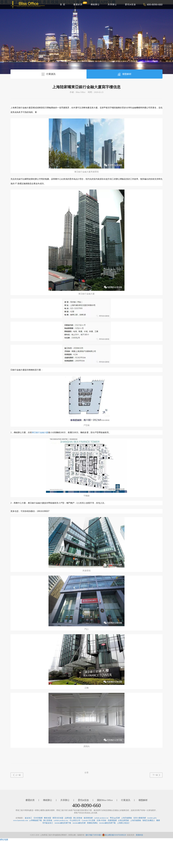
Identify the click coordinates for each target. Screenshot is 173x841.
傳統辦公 (95, 4)
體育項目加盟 (58, 818)
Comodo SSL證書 (88, 820)
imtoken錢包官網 (79, 823)
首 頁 (62, 4)
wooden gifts (152, 818)
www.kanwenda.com (20, 820)
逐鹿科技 (139, 835)
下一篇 (155, 775)
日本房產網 (38, 818)
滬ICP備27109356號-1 (93, 835)
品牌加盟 (68, 818)
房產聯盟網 (112, 820)
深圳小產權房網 (139, 818)
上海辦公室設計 (123, 823)
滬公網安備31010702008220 (115, 835)
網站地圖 (4, 839)
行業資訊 (50, 74)
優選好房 (77, 4)
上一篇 (18, 775)
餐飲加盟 (47, 818)
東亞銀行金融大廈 (40, 432)
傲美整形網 (88, 818)
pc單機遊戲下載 (36, 820)
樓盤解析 (126, 74)
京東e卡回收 (101, 820)
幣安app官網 (115, 818)
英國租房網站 (92, 823)
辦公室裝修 (77, 818)
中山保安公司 (75, 820)
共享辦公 (112, 4)
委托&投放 (130, 4)
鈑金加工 (28, 818)
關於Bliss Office (105, 800)
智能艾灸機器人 (148, 820)
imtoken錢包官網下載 (63, 823)
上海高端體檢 (126, 818)
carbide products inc (101, 818)
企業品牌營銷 (123, 820)
